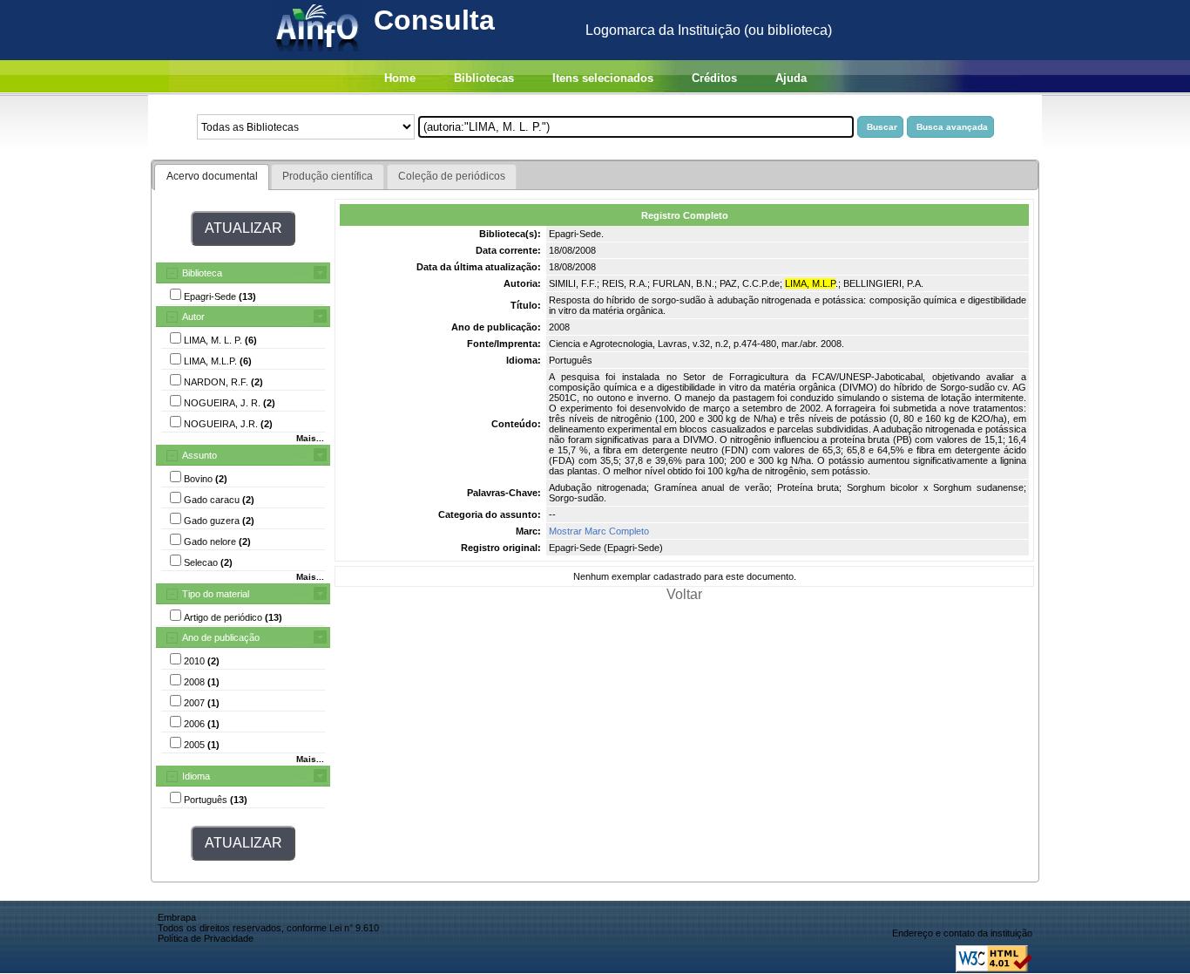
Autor (193, 316)
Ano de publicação (221, 637)
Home (400, 78)
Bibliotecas (484, 78)
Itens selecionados (602, 78)
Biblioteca (202, 273)
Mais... (310, 438)
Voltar (684, 594)
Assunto (199, 455)
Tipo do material (215, 594)
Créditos (714, 78)
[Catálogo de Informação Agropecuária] (318, 55)
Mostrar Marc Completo (599, 531)
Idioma (196, 776)
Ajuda (791, 78)
